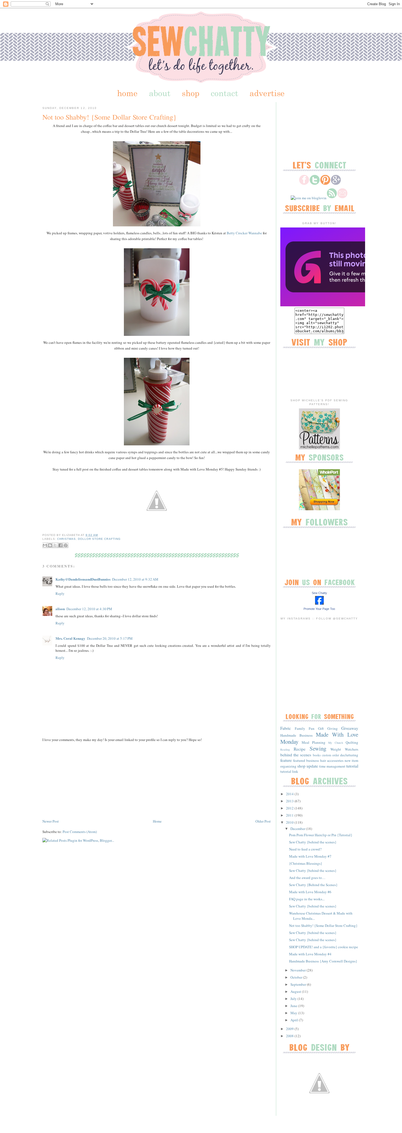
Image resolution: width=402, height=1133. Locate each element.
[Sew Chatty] (319, 603)
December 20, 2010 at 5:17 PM (110, 638)
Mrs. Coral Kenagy (70, 638)
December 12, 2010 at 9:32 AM (135, 579)
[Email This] (45, 545)
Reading (285, 749)
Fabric (285, 728)
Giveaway (349, 728)
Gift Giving (328, 728)
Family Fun (304, 728)
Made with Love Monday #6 (310, 891)
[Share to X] (55, 545)
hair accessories (331, 760)
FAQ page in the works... (307, 898)
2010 (290, 822)
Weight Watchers (344, 749)
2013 (290, 800)
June (294, 1005)
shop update (307, 766)
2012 (290, 808)
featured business (306, 760)
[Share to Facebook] (60, 545)
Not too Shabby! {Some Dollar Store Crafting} (109, 117)
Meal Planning (313, 742)
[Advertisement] (83, 780)
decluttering (349, 755)
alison (60, 608)
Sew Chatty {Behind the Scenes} (313, 884)
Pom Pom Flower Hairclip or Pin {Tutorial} (320, 834)
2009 (290, 1028)
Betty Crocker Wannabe (244, 232)
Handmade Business (296, 735)
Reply (60, 593)
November (298, 970)
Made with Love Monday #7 (310, 856)
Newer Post (50, 821)
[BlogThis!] (50, 545)
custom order (330, 755)
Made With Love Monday (319, 738)
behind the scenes (295, 754)
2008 (290, 1035)
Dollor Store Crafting (99, 538)
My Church (335, 743)
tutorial (352, 766)
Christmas (66, 538)
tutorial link (289, 771)
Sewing (318, 748)
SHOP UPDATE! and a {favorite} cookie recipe (323, 946)
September (298, 984)
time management (332, 766)
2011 (290, 815)
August (296, 991)
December (298, 828)
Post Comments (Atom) (80, 831)
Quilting (352, 742)
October (296, 977)
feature (286, 760)
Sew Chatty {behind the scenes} (312, 842)
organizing (288, 766)
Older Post (263, 821)
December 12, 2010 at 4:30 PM (89, 608)
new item (351, 760)
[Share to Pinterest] (65, 545)
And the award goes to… (307, 877)
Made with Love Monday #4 (310, 954)
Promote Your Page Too (319, 608)
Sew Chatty (319, 593)
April (294, 1019)
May (294, 1012)
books (317, 755)
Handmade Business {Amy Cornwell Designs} (323, 961)
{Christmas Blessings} (305, 863)
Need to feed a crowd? (305, 849)
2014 (290, 793)
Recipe (299, 749)
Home (157, 821)
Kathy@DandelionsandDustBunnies (83, 579)
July (294, 998)
